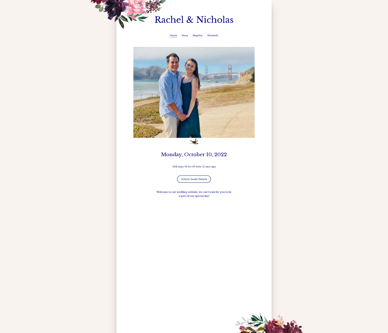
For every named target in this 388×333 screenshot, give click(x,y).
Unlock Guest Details (194, 178)
